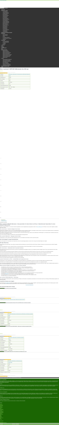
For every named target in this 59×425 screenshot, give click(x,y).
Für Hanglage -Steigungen (6, 37)
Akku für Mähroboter (5, 62)
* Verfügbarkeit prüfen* (7, 298)
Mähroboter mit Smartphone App (18, 74)
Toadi (1, 419)
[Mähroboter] (20, 7)
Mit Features (3, 33)
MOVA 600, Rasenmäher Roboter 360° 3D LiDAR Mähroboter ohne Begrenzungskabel (18, 302)
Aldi (0, 418)
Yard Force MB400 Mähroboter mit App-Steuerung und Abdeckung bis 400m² (15, 351)
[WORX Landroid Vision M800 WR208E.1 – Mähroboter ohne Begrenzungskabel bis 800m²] (5, 332)
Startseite (1, 377)
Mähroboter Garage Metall (6, 53)
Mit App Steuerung (5, 34)
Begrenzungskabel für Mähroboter (7, 59)
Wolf (0, 415)
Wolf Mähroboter (5, 27)
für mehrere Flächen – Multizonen (7, 38)
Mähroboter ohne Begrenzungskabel (6, 32)
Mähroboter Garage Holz (6, 51)
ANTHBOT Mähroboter (6, 13)
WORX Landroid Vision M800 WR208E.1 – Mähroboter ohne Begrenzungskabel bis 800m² (19, 326)
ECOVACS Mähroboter (6, 15)
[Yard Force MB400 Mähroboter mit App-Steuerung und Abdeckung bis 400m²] (5, 357)
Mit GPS (4, 36)
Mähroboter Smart (5, 35)
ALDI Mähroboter (5, 30)
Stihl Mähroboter (5, 25)
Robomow (1, 414)
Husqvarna (1, 411)
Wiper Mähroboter (5, 26)
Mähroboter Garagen (5, 50)
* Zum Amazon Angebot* (7, 312)
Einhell (1, 407)
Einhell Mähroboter (5, 16)
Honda (1, 410)
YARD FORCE (10, 362)
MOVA (9, 315)
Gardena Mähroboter (5, 18)
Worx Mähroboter (5, 28)
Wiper (1, 416)
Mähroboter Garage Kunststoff (7, 52)
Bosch (1, 406)
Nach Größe (3, 40)
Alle (1, 48)
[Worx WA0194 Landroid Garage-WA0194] (5, 294)
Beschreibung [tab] (3, 219)
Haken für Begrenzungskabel (6, 60)
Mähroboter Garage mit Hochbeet (7, 54)
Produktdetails (2, 298)
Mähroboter (3, 9)
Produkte (5, 377)
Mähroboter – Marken (4, 10)
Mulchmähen (4, 39)
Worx (10, 75)
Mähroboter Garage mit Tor (6, 56)
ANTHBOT (1, 405)
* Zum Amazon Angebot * (3, 376)
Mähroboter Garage (4, 49)
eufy (0, 408)
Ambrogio (1, 404)
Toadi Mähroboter (5, 31)
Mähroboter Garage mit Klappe (7, 55)
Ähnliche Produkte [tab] (4, 220)
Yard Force (1, 417)
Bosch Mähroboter (5, 14)
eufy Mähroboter (5, 17)
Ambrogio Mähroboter (6, 12)
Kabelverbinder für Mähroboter (7, 61)
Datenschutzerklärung (3, 422)
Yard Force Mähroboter (6, 29)
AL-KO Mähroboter (5, 11)
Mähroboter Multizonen (26, 74)
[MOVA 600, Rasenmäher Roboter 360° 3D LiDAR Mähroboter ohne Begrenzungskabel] (5, 308)
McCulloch (1, 412)
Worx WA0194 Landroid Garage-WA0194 (10, 288)
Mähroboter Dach (5, 57)
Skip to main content (3, 0)
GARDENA (1, 409)
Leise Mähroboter (4, 47)
